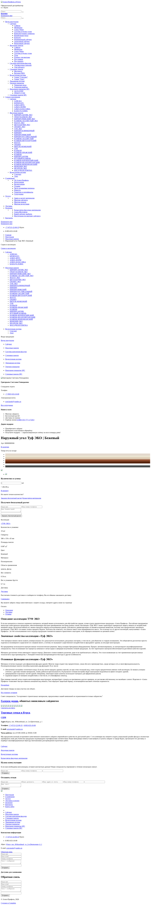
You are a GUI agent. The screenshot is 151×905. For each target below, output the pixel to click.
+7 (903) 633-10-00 (12, 394)
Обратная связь (6, 852)
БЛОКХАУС (19, 103)
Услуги (8, 196)
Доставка (8, 206)
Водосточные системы (9, 754)
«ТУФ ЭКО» (6, 523)
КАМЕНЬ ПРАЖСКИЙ (23, 152)
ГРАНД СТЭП (19, 93)
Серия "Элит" (19, 79)
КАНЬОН (18, 150)
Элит (16, 176)
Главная (8, 235)
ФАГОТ (17, 143)
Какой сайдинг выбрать (23, 214)
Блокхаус (17, 37)
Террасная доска (20, 85)
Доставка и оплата (12, 801)
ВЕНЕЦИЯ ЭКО (20, 166)
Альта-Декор (19, 30)
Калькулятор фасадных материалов (27, 210)
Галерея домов (9, 701)
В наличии (5, 447)
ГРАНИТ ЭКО (19, 127)
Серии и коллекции (12, 97)
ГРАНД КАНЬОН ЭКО (23, 117)
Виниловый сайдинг (22, 43)
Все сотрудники (7, 405)
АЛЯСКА (18, 101)
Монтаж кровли (20, 202)
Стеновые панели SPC (18, 95)
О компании (10, 178)
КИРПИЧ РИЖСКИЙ (22, 135)
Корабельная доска (21, 35)
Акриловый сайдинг (22, 41)
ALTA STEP (18, 91)
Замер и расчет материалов (24, 198)
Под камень (18, 59)
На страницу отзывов (9, 693)
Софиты (17, 26)
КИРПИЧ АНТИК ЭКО (23, 115)
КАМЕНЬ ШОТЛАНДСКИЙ (25, 141)
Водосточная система (18, 75)
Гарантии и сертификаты (23, 192)
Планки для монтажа (22, 57)
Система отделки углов (23, 31)
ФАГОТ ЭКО (19, 123)
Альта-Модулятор (20, 212)
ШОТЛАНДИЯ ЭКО (22, 125)
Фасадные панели (16, 45)
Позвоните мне (6, 16)
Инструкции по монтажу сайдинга (27, 216)
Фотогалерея (19, 182)
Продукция (9, 237)
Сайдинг (13, 24)
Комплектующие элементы (24, 33)
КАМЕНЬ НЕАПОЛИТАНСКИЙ (27, 162)
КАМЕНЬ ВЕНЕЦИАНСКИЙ (25, 164)
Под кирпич (18, 61)
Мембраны (18, 28)
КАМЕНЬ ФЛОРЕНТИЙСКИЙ (26, 160)
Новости (17, 190)
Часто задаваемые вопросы (24, 188)
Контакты (9, 218)
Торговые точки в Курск (15, 712)
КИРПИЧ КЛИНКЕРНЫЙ (24, 131)
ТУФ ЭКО (18, 129)
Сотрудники (18, 194)
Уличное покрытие (17, 83)
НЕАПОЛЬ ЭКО (20, 168)
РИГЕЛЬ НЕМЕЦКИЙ (23, 146)
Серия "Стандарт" (21, 77)
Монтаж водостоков (21, 204)
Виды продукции (11, 22)
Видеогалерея (19, 184)
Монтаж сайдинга (21, 200)
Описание (9, 610)
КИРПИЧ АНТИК (21, 156)
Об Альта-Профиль (21, 180)
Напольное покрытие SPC (20, 89)
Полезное (8, 208)
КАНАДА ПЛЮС (21, 111)
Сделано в (8, 903)
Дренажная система (17, 81)
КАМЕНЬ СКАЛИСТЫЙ (24, 139)
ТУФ (16, 148)
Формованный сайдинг (23, 39)
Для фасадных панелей (23, 65)
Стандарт (17, 174)
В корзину (5, 491)
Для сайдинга (19, 67)
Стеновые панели (16, 69)
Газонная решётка (21, 87)
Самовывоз (5, 599)
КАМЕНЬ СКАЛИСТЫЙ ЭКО (26, 121)
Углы (16, 55)
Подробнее (5, 685)
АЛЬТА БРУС (19, 105)
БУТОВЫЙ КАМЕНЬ (22, 158)
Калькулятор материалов (31, 498)
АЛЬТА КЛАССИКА (22, 109)
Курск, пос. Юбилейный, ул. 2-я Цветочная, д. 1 (24, 844)
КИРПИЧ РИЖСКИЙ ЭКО (24, 119)
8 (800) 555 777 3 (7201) (25, 420)
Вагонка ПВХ (19, 73)
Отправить (5, 773)
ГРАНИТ (17, 145)
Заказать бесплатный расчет (11, 498)
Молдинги (18, 71)
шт (23, 483)
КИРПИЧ (17, 133)
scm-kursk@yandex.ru (13, 401)
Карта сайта (9, 807)
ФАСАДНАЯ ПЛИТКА (23, 170)
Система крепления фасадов (20, 63)
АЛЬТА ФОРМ (20, 107)
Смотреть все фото (8, 708)
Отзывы (17, 186)
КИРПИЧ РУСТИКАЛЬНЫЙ (25, 137)
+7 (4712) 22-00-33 (12, 227)
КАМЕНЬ (18, 154)
